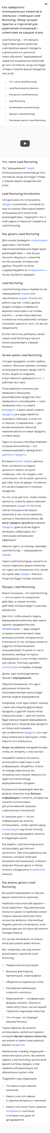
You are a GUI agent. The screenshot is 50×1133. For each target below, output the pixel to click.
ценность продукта (14, 454)
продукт (7, 204)
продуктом (18, 1044)
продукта (7, 414)
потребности (36, 270)
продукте (9, 409)
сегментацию (39, 240)
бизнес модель (23, 461)
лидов (30, 168)
